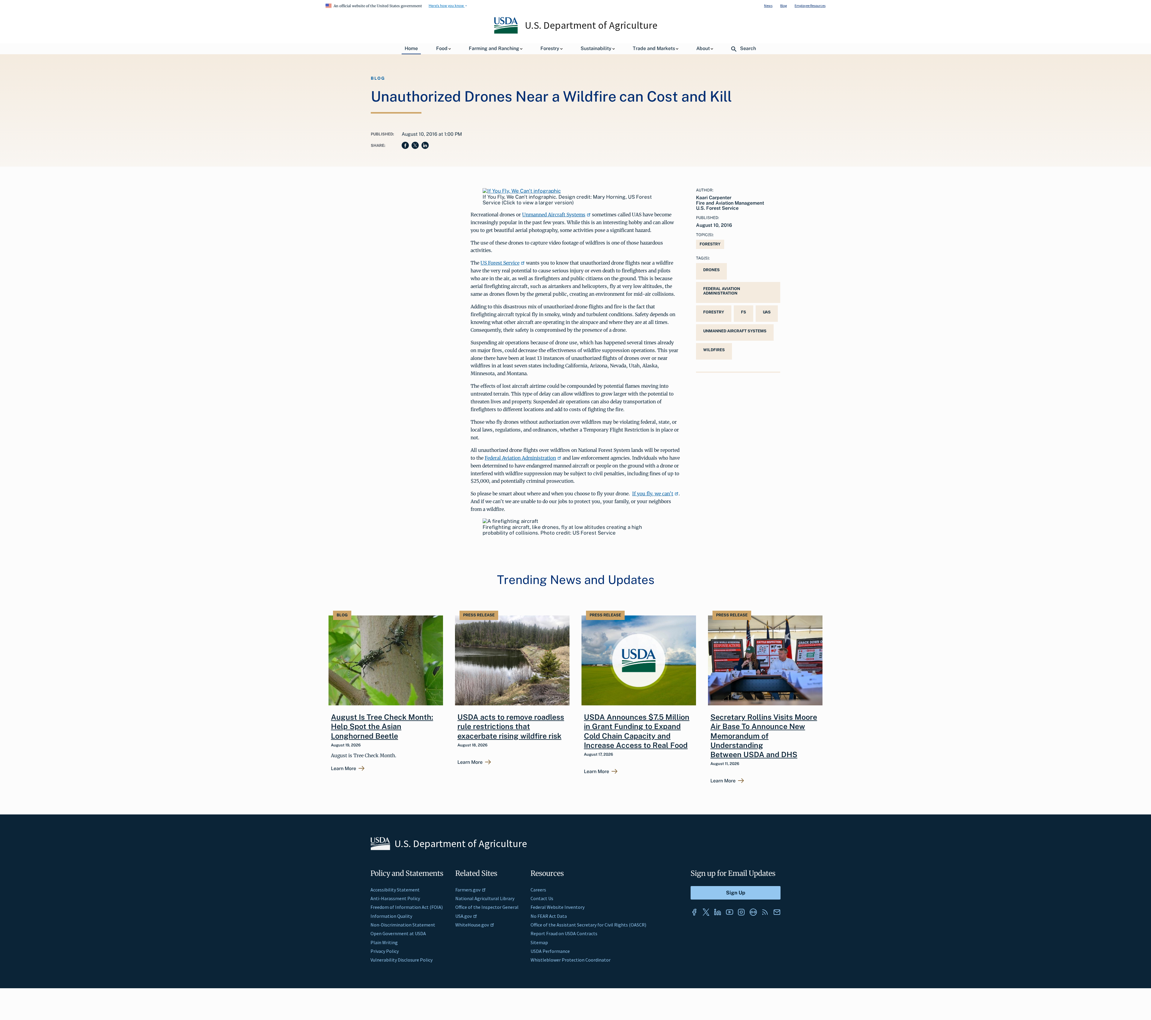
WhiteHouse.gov (472, 925)
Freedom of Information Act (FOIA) (406, 907)
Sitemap (539, 942)
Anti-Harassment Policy (395, 898)
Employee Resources (810, 5)
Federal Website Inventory (557, 907)
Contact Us (542, 898)
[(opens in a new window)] (522, 191)
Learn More (343, 768)
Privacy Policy (384, 951)
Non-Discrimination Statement (402, 925)
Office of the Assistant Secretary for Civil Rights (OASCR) (588, 925)
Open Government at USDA (398, 933)
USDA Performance (550, 951)
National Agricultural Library (484, 898)
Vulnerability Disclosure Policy (401, 960)
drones (711, 270)
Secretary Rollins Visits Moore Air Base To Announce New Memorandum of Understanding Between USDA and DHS (763, 736)
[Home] (506, 32)
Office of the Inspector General (487, 907)
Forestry (710, 244)
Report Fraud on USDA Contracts (564, 933)
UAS (767, 312)
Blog (783, 5)
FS (743, 312)
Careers (538, 890)
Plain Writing (384, 942)
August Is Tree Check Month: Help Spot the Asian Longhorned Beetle (382, 726)
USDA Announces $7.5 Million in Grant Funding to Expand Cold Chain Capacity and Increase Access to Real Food (636, 731)
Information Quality (391, 916)
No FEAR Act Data (549, 916)
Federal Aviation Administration (520, 458)
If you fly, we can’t (652, 494)
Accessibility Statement (395, 890)
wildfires (714, 350)
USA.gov (463, 916)
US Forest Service (499, 263)
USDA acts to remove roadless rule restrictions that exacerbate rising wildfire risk (510, 726)
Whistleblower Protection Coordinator (571, 960)
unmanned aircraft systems (734, 331)
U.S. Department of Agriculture (591, 25)
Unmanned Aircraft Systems (553, 215)
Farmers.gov (467, 890)
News (768, 5)
